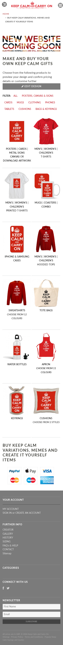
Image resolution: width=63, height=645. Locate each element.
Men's (38, 149)
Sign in (7, 513)
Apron (46, 368)
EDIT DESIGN (32, 86)
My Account (11, 509)
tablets (9, 109)
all (15, 96)
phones (50, 102)
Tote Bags (46, 310)
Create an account (28, 513)
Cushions (46, 418)
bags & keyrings (46, 109)
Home (6, 14)
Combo (46, 207)
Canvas (15, 157)
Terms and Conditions (34, 637)
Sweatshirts (17, 310)
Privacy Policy (17, 637)
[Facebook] (3, 588)
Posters (11, 149)
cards (8, 102)
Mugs (38, 203)
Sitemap (7, 553)
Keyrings (17, 418)
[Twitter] (8, 588)
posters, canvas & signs (37, 96)
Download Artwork (17, 161)
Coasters (50, 203)
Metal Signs (17, 153)
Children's (46, 153)
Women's (50, 149)
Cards (23, 149)
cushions (25, 109)
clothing (34, 102)
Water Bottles (17, 364)
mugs (20, 102)
